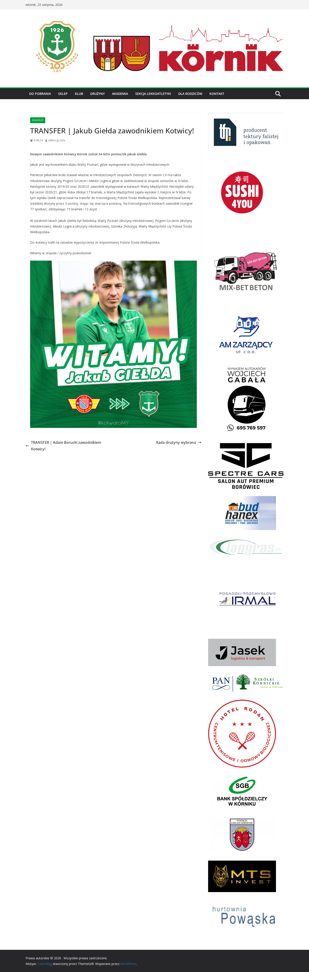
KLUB (79, 93)
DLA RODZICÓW (190, 93)
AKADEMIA (120, 93)
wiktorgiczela (56, 140)
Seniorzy (37, 120)
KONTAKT (216, 93)
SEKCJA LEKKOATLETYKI (153, 93)
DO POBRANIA (40, 93)
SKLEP (63, 93)
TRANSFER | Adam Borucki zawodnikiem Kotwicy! (66, 445)
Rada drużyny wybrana (176, 442)
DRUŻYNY (97, 93)
